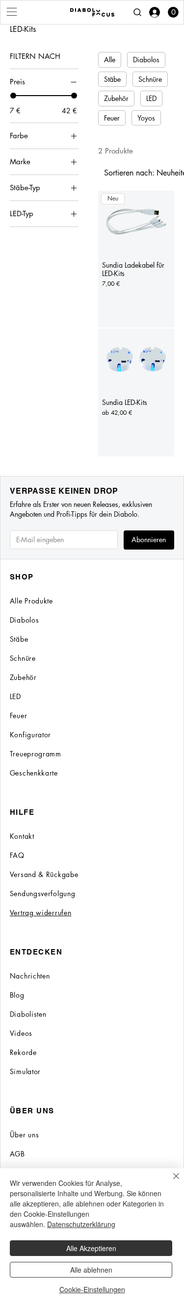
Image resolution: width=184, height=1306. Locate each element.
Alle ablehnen (91, 1270)
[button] (173, 12)
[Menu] (12, 12)
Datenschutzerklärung (81, 1224)
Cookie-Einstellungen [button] (92, 1289)
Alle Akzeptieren (91, 1248)
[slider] (13, 95)
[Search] (137, 12)
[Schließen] (170, 1182)
